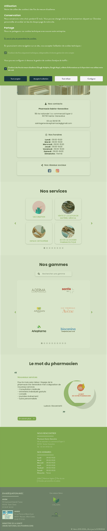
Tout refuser (66, 78)
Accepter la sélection (41, 78)
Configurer (92, 78)
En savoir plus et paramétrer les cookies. (20, 38)
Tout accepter (15, 78)
